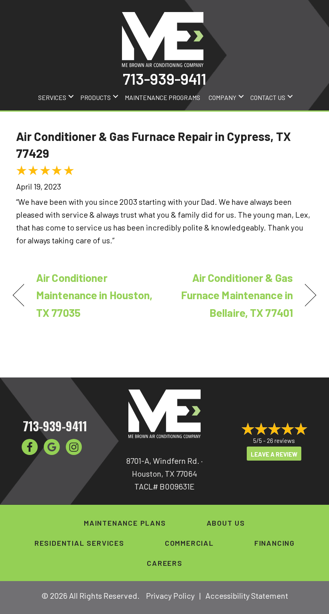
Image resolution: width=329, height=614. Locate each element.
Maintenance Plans (125, 522)
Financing (274, 543)
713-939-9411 (164, 78)
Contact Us (267, 97)
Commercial (189, 543)
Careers (165, 563)
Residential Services (79, 543)
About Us (226, 522)
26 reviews (281, 440)
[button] (71, 96)
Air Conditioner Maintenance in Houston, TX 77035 (94, 294)
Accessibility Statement (246, 595)
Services (52, 97)
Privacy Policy (170, 595)
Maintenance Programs (162, 97)
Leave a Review (274, 454)
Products (95, 97)
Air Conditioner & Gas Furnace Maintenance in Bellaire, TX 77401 (233, 294)
